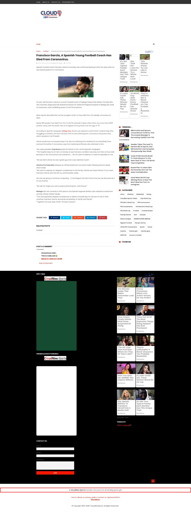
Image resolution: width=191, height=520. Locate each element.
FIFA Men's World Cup (127, 202)
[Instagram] (149, 1)
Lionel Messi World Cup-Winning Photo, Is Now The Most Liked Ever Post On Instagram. (141, 181)
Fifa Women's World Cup (144, 206)
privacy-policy (91, 497)
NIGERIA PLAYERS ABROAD (142, 219)
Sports (142, 227)
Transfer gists (145, 231)
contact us (102, 497)
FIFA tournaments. (126, 206)
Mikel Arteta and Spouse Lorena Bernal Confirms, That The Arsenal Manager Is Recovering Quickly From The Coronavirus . (136, 135)
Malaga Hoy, (67, 131)
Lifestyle (143, 215)
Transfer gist (133, 231)
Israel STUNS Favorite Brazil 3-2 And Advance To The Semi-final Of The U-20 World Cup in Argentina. (143, 159)
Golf (135, 215)
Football (46, 51)
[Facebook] (145, 1)
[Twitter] (153, 1)
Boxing (149, 194)
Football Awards (147, 211)
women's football (135, 235)
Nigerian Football (126, 223)
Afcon (122, 194)
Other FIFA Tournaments (128, 227)
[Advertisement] (114, 22)
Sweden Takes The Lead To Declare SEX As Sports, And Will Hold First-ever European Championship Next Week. (142, 147)
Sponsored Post (68, 2)
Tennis (149, 227)
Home (38, 2)
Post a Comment (46, 263)
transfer (123, 231)
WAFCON (123, 235)
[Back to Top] (153, 481)
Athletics (130, 194)
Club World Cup (145, 198)
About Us (45, 2)
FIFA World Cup (125, 211)
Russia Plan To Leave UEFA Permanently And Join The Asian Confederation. (141, 169)
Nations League (125, 219)
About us (80, 497)
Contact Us (55, 2)
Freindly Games (125, 215)
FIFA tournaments (144, 202)
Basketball (140, 194)
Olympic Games (140, 223)
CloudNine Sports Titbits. (128, 198)
